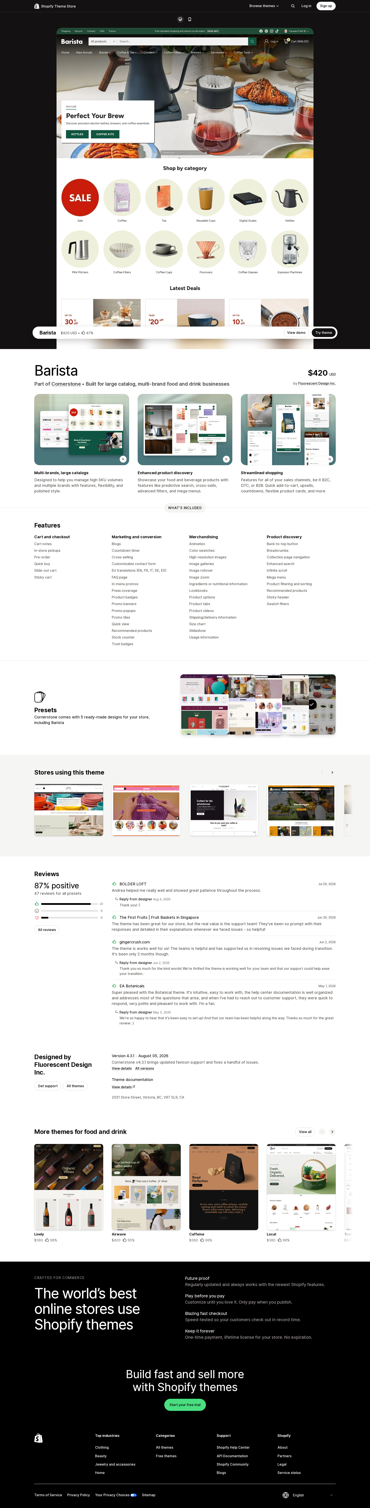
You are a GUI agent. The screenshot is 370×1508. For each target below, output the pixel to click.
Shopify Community (233, 1464)
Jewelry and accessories (115, 1464)
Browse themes (262, 6)
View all (305, 1132)
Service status (289, 1473)
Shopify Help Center (233, 1447)
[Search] (292, 6)
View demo (296, 332)
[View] (68, 811)
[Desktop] (180, 19)
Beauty (101, 1456)
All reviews (47, 930)
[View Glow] (258, 704)
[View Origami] (204, 704)
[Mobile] (189, 19)
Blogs (221, 1473)
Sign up (326, 6)
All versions (144, 1068)
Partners (284, 1456)
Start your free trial (185, 1405)
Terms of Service (48, 1495)
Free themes (166, 1456)
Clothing (102, 1447)
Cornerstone (66, 384)
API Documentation (232, 1456)
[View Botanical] (231, 704)
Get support (48, 1086)
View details (122, 1068)
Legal (282, 1464)
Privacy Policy (78, 1495)
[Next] (332, 772)
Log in (306, 6)
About (283, 1447)
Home (100, 1473)
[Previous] (322, 772)
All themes (75, 1086)
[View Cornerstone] (285, 704)
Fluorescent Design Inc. (317, 383)
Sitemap (148, 1495)
